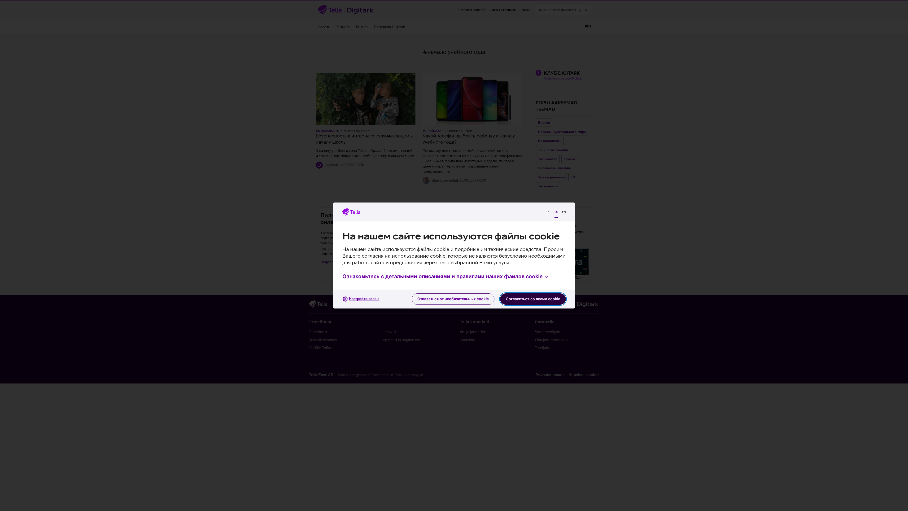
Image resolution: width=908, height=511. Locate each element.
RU (556, 212)
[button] (445, 276)
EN (564, 212)
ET (549, 212)
